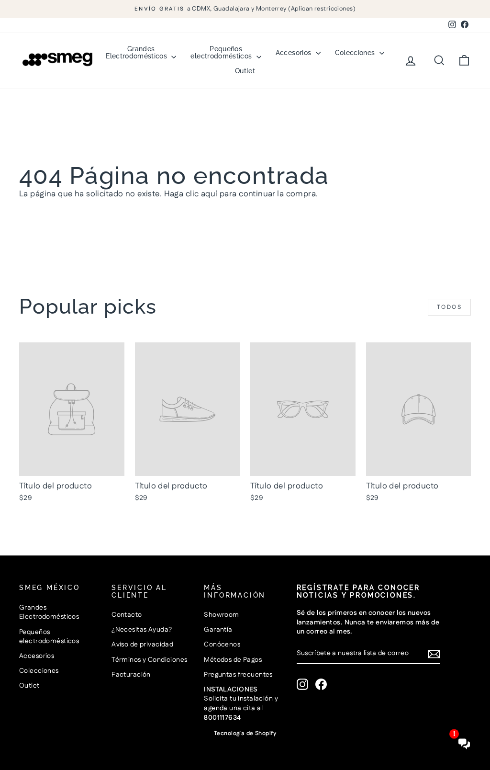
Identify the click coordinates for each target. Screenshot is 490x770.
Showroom (221, 615)
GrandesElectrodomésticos (137, 52)
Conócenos (222, 644)
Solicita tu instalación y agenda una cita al (241, 704)
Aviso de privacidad (142, 644)
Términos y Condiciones (149, 660)
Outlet (245, 71)
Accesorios (294, 53)
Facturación (131, 674)
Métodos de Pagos (233, 660)
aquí (209, 194)
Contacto (126, 615)
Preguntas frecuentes (238, 674)
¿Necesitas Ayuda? (141, 629)
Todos (449, 307)
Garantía (218, 629)
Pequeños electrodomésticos (222, 52)
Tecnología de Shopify (245, 733)
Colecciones (356, 53)
